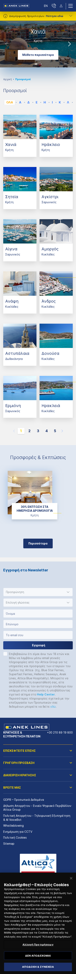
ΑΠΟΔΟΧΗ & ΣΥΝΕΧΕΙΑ (38, 966)
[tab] (9, 102)
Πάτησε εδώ (54, 16)
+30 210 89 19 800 (60, 732)
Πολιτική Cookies (15, 837)
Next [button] (69, 44)
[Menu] (70, 5)
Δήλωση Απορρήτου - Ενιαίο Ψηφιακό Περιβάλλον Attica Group (37, 807)
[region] (38, 923)
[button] (38, 592)
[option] (38, 44)
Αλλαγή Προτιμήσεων (37, 944)
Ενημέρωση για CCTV (17, 831)
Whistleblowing (13, 825)
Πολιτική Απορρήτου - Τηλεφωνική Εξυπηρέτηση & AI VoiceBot (36, 817)
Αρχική (7, 79)
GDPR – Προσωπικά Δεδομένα (23, 799)
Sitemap (8, 843)
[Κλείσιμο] (71, 878)
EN (46, 5)
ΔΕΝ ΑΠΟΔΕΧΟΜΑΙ (38, 955)
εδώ (53, 706)
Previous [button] (6, 44)
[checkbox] (5, 654)
